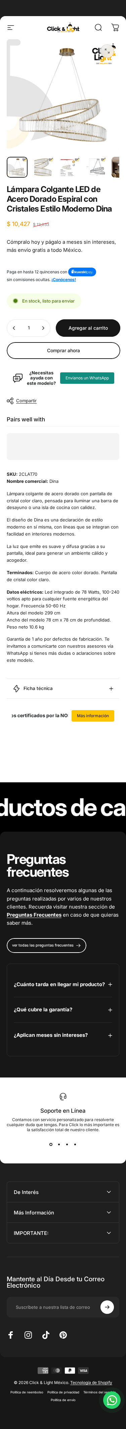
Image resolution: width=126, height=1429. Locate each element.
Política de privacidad (63, 1392)
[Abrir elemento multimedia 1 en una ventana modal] (107, 51)
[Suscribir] (107, 1307)
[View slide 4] (75, 1144)
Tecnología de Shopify (91, 1382)
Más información (93, 715)
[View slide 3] (67, 1144)
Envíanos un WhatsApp (87, 377)
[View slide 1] (51, 1144)
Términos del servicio (99, 1392)
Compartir (26, 400)
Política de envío (63, 1400)
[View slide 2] (59, 1144)
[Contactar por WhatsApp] (112, 1400)
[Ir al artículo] (17, 167)
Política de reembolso (26, 1392)
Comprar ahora (63, 350)
